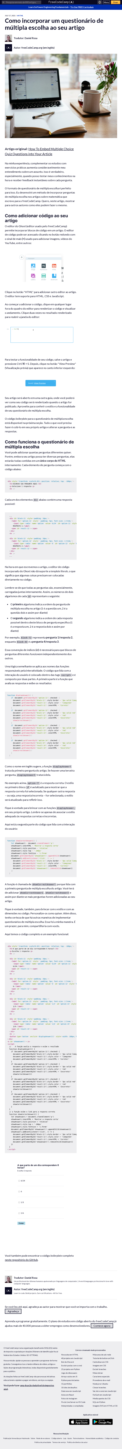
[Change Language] (100, 2)
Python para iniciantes (70, 1380)
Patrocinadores (78, 1438)
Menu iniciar (98, 1373)
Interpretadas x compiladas (72, 1406)
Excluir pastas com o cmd (71, 1365)
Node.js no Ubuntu (100, 1384)
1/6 (22, 1213)
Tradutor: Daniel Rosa (25, 38)
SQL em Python (99, 1402)
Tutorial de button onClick (103, 1358)
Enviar (21, 1223)
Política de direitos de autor (77, 1442)
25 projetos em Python (70, 1369)
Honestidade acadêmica (94, 1438)
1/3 (22, 1202)
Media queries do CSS (101, 1398)
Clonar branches (99, 1387)
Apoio (69, 1438)
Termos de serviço (59, 1442)
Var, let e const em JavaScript (104, 1391)
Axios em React (67, 1395)
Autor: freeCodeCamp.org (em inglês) (34, 47)
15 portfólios (66, 1384)
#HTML (20, 16)
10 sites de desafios (69, 1387)
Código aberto (56, 1438)
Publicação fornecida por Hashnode (16, 1438)
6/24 (22, 1180)
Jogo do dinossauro (69, 1373)
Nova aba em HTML (69, 1354)
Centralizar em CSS (100, 1362)
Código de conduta (112, 1438)
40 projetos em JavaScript (71, 1358)
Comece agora (102, 1325)
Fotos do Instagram (69, 1398)
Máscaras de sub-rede (102, 1354)
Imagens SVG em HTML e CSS (105, 1406)
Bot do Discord (67, 1362)
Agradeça (13, 1311)
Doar (115, 2)
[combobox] (21, 2)
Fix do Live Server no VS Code (73, 1402)
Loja (64, 1438)
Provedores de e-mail (101, 1380)
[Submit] (3, 2)
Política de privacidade (42, 1442)
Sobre (33, 1438)
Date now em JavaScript (71, 1391)
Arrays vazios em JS (69, 1376)
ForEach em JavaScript (102, 1395)
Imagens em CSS (99, 1365)
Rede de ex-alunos (43, 1438)
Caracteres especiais (101, 1376)
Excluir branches (99, 1369)
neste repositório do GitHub (21, 1259)
